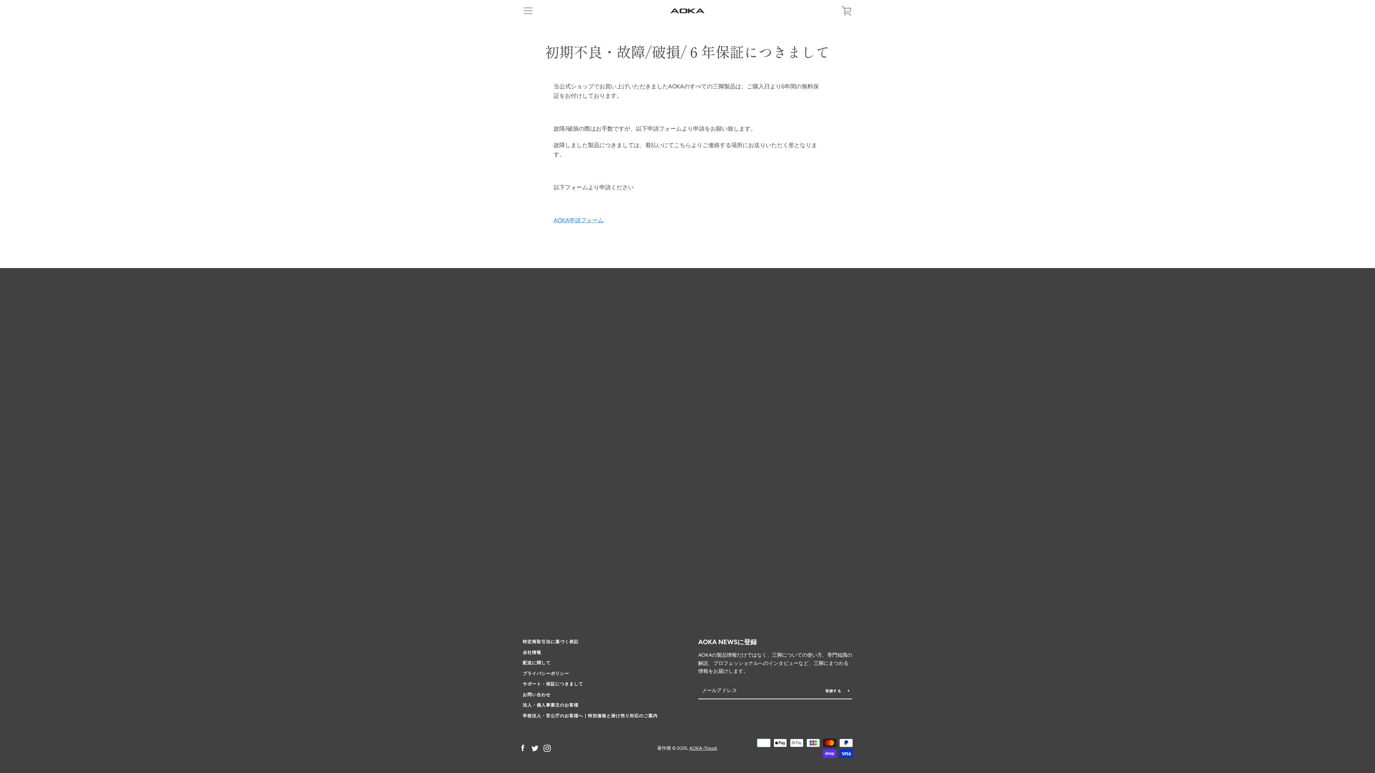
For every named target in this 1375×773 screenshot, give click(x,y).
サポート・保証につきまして (553, 683)
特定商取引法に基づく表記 (551, 641)
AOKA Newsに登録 (727, 642)
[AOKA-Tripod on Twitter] (535, 747)
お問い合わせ (537, 694)
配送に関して (537, 662)
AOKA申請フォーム (579, 220)
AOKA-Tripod (703, 748)
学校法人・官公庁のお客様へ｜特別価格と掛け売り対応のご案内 (590, 715)
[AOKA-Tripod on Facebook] (522, 747)
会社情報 (532, 652)
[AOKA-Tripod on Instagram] (547, 747)
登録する (834, 691)
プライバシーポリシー (546, 673)
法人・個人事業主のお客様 (551, 705)
